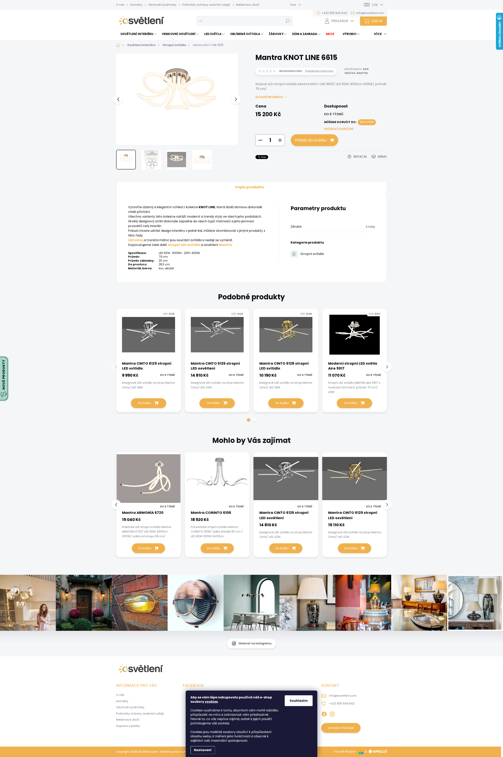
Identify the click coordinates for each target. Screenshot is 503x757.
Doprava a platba (128, 726)
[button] (249, 420)
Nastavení (203, 750)
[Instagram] (332, 713)
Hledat (287, 21)
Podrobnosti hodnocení (319, 71)
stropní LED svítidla (184, 245)
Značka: (356, 73)
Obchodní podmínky (162, 5)
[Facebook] (324, 713)
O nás (120, 5)
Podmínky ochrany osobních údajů (206, 5)
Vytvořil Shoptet (345, 751)
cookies (211, 701)
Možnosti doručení (338, 128)
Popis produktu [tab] (249, 187)
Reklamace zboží (247, 5)
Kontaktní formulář (341, 728)
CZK (375, 5)
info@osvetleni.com (343, 696)
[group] (148, 504)
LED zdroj (135, 240)
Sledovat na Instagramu (255, 643)
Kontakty (136, 5)
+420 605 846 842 (341, 703)
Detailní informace (269, 96)
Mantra (225, 245)
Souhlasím (299, 700)
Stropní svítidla (312, 254)
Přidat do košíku (311, 140)
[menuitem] (137, 34)
